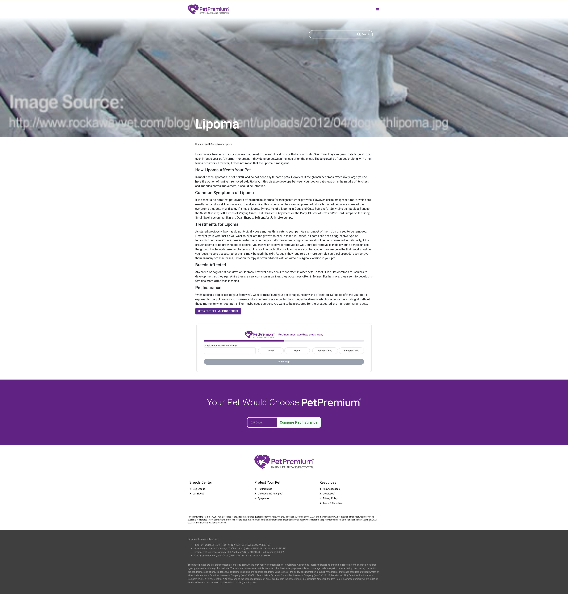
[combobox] (331, 34)
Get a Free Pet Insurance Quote (218, 311)
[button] (377, 9)
